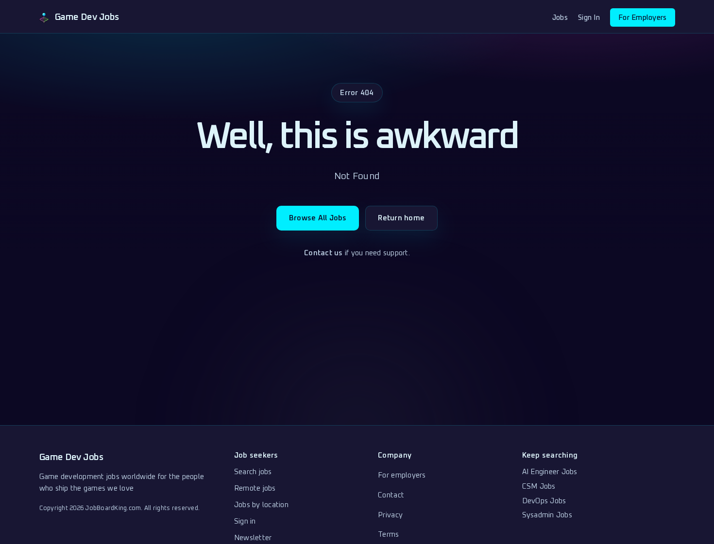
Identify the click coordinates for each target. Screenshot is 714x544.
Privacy (390, 515)
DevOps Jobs (544, 501)
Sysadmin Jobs (547, 515)
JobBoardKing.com (113, 508)
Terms (388, 534)
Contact (391, 495)
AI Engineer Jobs (550, 472)
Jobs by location (261, 505)
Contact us (323, 253)
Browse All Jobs (318, 218)
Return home (401, 218)
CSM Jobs (539, 486)
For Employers (642, 17)
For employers (401, 475)
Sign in (245, 521)
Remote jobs (255, 488)
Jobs (560, 17)
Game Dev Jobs (71, 457)
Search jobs (253, 472)
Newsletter (253, 538)
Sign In (589, 17)
